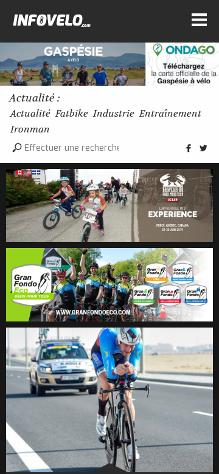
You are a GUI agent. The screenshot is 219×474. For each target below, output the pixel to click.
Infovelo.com (51, 23)
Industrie (113, 113)
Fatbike (71, 113)
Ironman (30, 129)
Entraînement (170, 113)
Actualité (30, 113)
